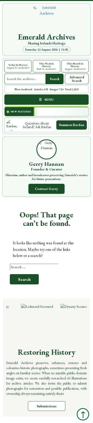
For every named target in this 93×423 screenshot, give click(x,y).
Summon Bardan (71, 124)
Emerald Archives (46, 37)
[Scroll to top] (83, 414)
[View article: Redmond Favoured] (38, 322)
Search (54, 79)
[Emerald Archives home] (46, 19)
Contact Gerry (46, 188)
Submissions (47, 406)
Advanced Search (76, 79)
